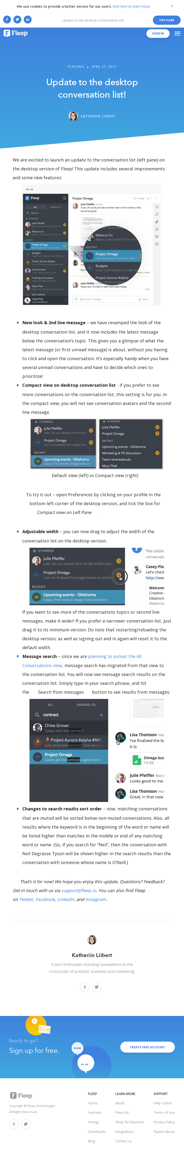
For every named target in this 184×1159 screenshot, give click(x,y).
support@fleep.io (78, 890)
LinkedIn (65, 899)
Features (76, 67)
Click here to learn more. (131, 6)
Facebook (45, 899)
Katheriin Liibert (98, 116)
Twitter (26, 899)
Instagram (95, 899)
